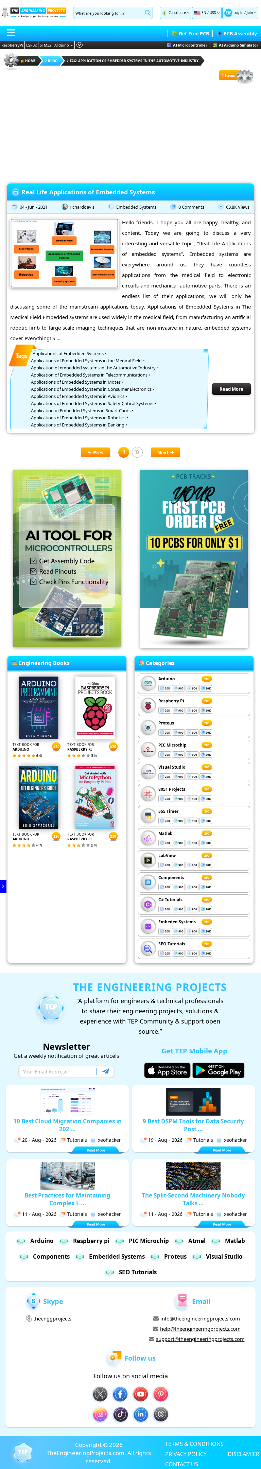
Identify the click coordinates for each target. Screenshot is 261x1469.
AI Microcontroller (190, 45)
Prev (98, 452)
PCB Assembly (240, 33)
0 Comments (191, 207)
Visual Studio (171, 767)
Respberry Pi (171, 701)
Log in (238, 12)
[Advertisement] (130, 132)
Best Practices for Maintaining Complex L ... (67, 1199)
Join (250, 12)
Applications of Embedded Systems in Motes (76, 382)
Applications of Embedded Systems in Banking (77, 425)
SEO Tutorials (171, 944)
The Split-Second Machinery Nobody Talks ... (193, 1199)
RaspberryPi (12, 45)
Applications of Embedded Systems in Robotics (78, 418)
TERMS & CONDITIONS (194, 1443)
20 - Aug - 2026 (39, 1140)
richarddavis (82, 207)
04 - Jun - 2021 (34, 207)
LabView (167, 855)
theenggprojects (52, 1318)
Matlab (165, 833)
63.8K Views (237, 207)
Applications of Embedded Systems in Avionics (77, 396)
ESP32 (31, 45)
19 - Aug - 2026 (165, 1140)
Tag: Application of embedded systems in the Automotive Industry (134, 60)
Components (171, 877)
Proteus (166, 723)
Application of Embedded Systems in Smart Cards (80, 410)
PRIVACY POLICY (186, 1453)
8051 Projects (171, 789)
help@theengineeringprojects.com (200, 1328)
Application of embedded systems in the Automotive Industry (93, 368)
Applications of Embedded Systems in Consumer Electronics (91, 389)
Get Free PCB (194, 33)
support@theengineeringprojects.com (200, 1338)
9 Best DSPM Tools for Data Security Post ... (193, 1125)
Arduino (61, 45)
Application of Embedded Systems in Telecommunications (89, 375)
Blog (52, 60)
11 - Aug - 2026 (39, 1214)
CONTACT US (181, 1464)
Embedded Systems (136, 207)
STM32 (45, 45)
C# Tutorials (170, 900)
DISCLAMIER (243, 1453)
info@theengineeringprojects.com (200, 1318)
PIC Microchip (172, 745)
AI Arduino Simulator (238, 45)
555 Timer (168, 811)
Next (163, 452)
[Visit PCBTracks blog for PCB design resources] (194, 645)
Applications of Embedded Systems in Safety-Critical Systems (92, 403)
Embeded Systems (177, 922)
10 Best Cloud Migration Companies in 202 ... (67, 1125)
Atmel (197, 1241)
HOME (30, 60)
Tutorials (77, 1140)
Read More (231, 389)
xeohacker (109, 1140)
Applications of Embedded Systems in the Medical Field (86, 360)
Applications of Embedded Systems (68, 353)
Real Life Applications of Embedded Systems (88, 192)
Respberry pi (91, 1241)
